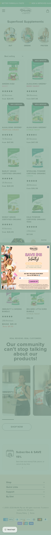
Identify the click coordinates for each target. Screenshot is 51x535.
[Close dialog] (48, 247)
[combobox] (21, 278)
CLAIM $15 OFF (33, 281)
